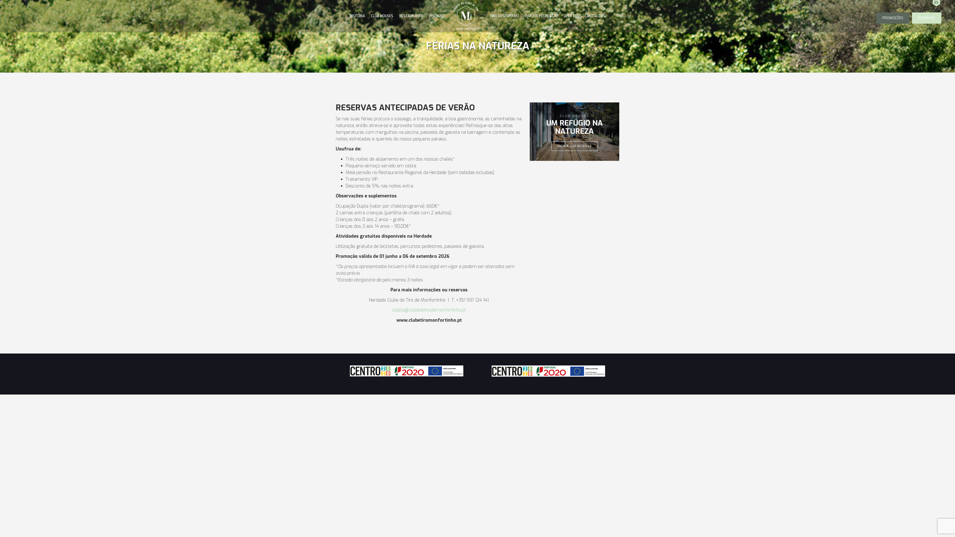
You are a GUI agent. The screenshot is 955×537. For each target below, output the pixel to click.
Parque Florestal (541, 16)
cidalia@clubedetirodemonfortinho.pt (429, 310)
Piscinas (436, 16)
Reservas (926, 18)
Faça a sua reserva (575, 146)
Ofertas (571, 16)
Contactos (595, 16)
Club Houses (382, 16)
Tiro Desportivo (504, 16)
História (357, 16)
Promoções (892, 18)
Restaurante (411, 16)
